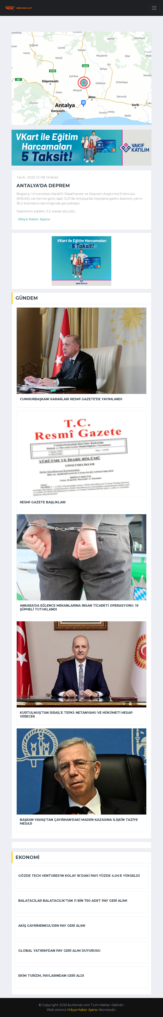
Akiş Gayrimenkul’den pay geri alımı (51, 926)
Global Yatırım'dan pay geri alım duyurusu (59, 951)
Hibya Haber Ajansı (82, 1010)
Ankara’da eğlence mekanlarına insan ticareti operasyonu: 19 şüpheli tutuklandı (79, 607)
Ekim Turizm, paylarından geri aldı (51, 976)
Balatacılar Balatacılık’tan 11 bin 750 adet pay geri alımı (72, 901)
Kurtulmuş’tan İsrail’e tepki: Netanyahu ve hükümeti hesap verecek (76, 714)
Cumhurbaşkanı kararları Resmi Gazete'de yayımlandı (71, 399)
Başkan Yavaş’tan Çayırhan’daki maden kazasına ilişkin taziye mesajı (79, 821)
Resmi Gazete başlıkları (43, 502)
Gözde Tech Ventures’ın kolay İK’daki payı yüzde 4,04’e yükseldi (79, 876)
